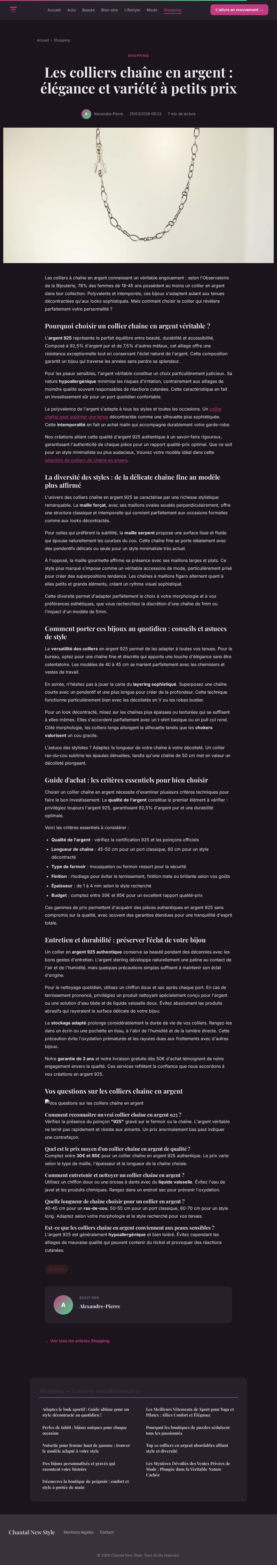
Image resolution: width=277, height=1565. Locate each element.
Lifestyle (132, 9)
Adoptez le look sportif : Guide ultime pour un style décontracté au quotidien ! (85, 1412)
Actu (71, 9)
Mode (152, 9)
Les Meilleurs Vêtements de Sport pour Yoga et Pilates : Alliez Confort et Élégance (190, 1412)
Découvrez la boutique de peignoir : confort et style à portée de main (85, 1484)
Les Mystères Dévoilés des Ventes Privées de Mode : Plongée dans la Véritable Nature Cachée (188, 1469)
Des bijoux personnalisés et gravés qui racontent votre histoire (78, 1466)
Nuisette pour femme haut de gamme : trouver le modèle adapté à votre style (86, 1448)
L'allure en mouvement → (239, 9)
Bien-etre (109, 9)
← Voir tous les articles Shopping (77, 1340)
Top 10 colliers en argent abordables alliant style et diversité (187, 1448)
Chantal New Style (32, 1532)
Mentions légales (78, 1532)
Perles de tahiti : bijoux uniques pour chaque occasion (84, 1430)
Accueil (54, 9)
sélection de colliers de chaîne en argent (86, 460)
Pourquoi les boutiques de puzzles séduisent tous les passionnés (188, 1430)
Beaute (88, 9)
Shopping (172, 9)
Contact (107, 1532)
